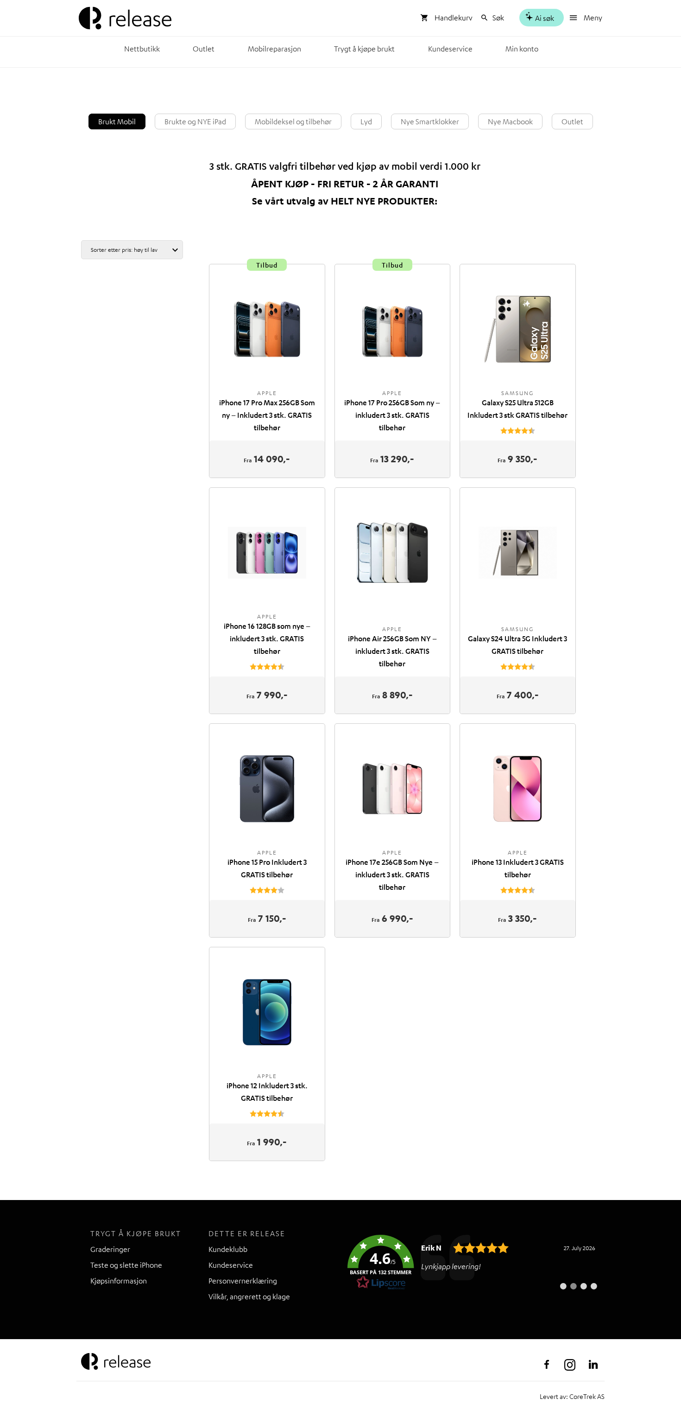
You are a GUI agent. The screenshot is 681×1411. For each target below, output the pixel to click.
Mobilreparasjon (274, 48)
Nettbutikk (142, 48)
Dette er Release (246, 1233)
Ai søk (544, 18)
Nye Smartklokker (430, 121)
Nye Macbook (510, 121)
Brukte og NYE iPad (195, 121)
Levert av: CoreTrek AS (572, 1396)
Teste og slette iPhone (126, 1265)
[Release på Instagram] (569, 1364)
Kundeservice (450, 48)
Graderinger (110, 1249)
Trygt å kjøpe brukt (364, 48)
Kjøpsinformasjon (118, 1280)
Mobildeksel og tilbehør (293, 121)
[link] (472, 1262)
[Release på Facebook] (546, 1364)
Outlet (203, 48)
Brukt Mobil (117, 121)
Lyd (366, 121)
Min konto (521, 48)
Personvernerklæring (242, 1280)
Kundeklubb (227, 1249)
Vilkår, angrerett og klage (249, 1296)
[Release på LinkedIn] (593, 1364)
